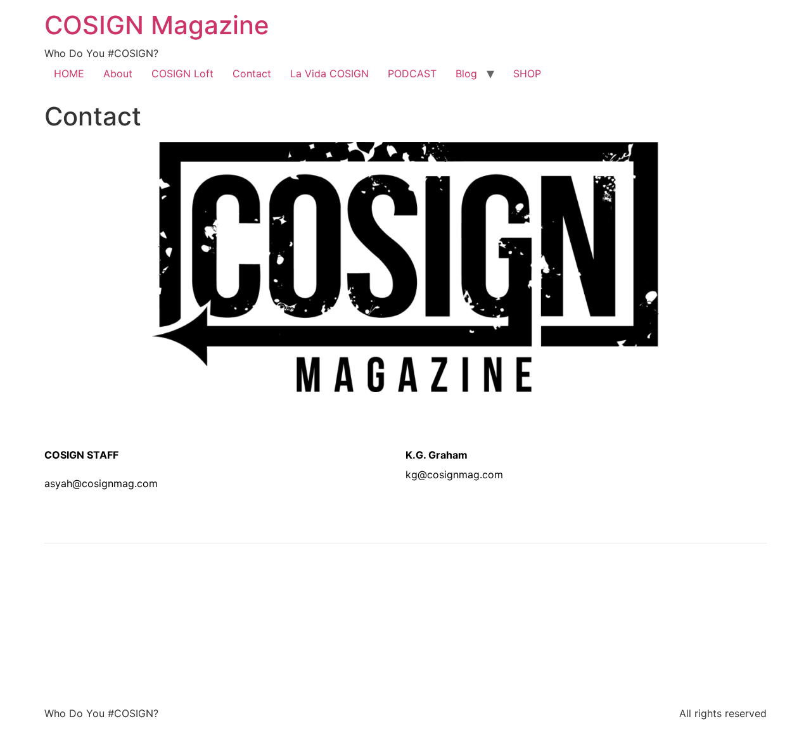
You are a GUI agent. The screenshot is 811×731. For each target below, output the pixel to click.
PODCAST (412, 73)
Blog (466, 73)
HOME (69, 73)
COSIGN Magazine (156, 25)
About (117, 73)
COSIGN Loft (182, 73)
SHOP (527, 73)
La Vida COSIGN (329, 73)
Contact (252, 73)
